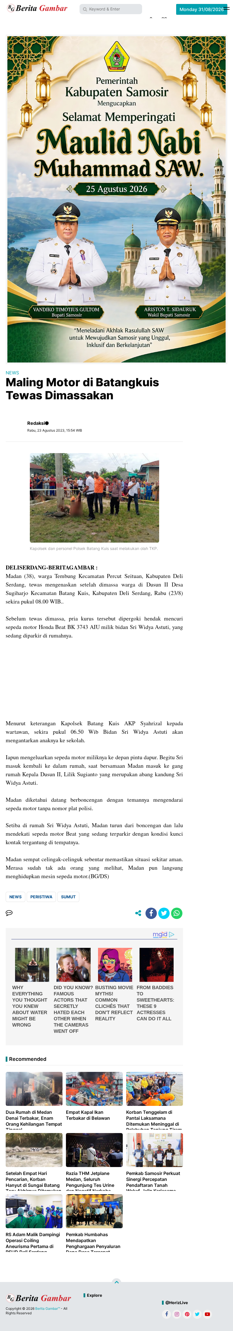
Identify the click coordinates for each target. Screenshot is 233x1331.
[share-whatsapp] (176, 913)
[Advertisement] (94, 679)
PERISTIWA (41, 896)
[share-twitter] (164, 913)
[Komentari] (9, 913)
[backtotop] (116, 1283)
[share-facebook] (151, 913)
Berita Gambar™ (47, 1308)
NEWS (12, 373)
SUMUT (68, 896)
